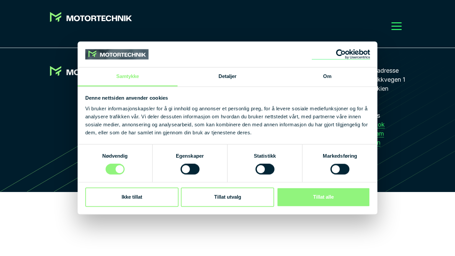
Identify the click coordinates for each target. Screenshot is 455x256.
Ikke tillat (132, 197)
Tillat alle (323, 197)
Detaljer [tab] (228, 76)
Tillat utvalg (227, 197)
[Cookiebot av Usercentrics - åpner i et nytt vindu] (341, 54)
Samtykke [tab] (127, 76)
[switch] (190, 169)
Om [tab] (327, 76)
